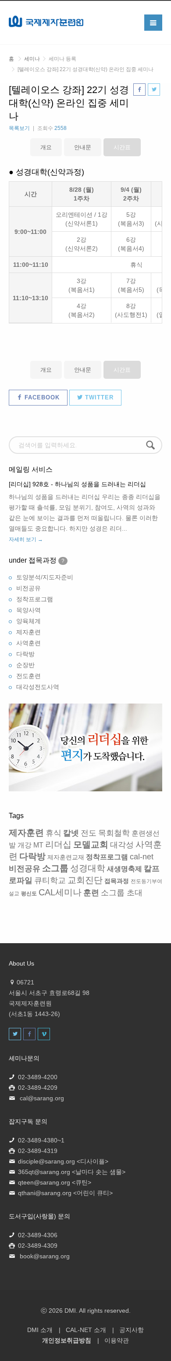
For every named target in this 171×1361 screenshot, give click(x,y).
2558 (60, 128)
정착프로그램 (34, 599)
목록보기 (19, 128)
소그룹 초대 (121, 892)
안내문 (82, 147)
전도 (88, 833)
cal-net (141, 856)
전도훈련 (28, 675)
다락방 (25, 653)
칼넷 (71, 833)
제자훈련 (28, 632)
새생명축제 (124, 869)
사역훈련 (28, 642)
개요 (46, 147)
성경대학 (87, 868)
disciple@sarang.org (46, 1161)
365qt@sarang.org (44, 1171)
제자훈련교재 (65, 857)
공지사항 (131, 1329)
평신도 (29, 894)
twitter (98, 397)
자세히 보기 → (26, 539)
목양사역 (28, 610)
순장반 (25, 664)
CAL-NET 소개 (86, 1329)
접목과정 (116, 880)
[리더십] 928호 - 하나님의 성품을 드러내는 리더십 (77, 484)
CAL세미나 (60, 892)
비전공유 (28, 588)
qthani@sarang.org (44, 1192)
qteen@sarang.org (44, 1182)
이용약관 (116, 1340)
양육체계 (28, 621)
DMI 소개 (40, 1329)
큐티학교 (50, 880)
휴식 (53, 833)
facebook (41, 397)
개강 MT (30, 845)
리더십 (58, 844)
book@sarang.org (45, 1256)
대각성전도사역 (37, 686)
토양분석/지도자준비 (44, 577)
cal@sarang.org (42, 1098)
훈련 (91, 892)
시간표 (122, 147)
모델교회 (90, 844)
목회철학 (114, 833)
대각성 (122, 844)
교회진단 (85, 880)
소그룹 (55, 868)
